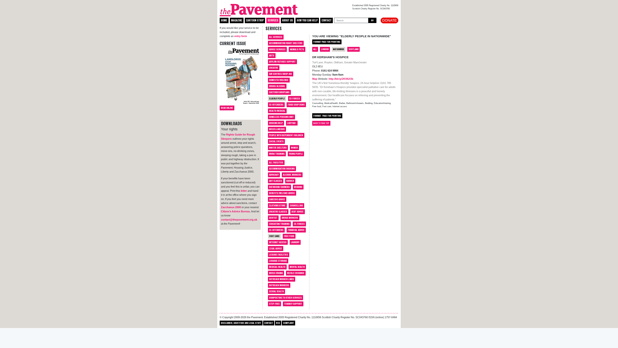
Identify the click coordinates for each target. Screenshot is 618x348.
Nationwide (338, 49)
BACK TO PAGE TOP (321, 123)
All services (275, 37)
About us (287, 20)
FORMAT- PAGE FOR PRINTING (327, 115)
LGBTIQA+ (291, 123)
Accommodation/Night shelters (285, 43)
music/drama (276, 273)
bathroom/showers (279, 186)
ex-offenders (276, 230)
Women (294, 147)
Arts (271, 55)
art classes (275, 180)
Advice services (277, 49)
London (325, 49)
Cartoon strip (255, 20)
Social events (276, 141)
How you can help (307, 20)
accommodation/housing (282, 168)
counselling (296, 205)
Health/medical (277, 110)
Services (273, 20)
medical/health (277, 266)
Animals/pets (297, 49)
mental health (297, 266)
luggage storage (278, 260)
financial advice (296, 230)
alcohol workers (292, 174)
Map (315, 78)
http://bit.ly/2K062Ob (341, 78)
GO (372, 20)
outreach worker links (281, 279)
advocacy (274, 174)
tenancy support (293, 303)
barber (290, 180)
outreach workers (279, 285)
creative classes (278, 211)
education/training (279, 223)
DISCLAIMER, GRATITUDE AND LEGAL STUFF (241, 322)
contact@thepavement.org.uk (239, 219)
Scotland (354, 49)
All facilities (276, 162)
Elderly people (277, 98)
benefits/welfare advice (282, 193)
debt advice (297, 211)
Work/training (277, 153)
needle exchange (295, 273)
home (224, 20)
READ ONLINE (227, 107)
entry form (240, 36)
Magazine (236, 20)
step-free (274, 303)
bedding (298, 186)
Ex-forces (294, 98)
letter (244, 190)
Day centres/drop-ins (280, 73)
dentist (273, 217)
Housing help (276, 123)
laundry (295, 242)
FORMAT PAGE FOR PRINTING (326, 41)
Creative (273, 67)
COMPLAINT (288, 322)
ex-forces (299, 223)
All (315, 49)
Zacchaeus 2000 (231, 207)
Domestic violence (278, 80)
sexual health (276, 291)
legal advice (275, 248)
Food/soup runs (296, 104)
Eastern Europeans (279, 92)
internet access (277, 242)
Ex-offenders (276, 104)
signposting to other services (285, 297)
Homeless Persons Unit (281, 116)
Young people (296, 153)
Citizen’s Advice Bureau (235, 211)
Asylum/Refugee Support (282, 61)
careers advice (277, 199)
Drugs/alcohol (277, 86)
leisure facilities (278, 254)
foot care (274, 236)
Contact (327, 20)
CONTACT (268, 322)
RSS (278, 322)
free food (289, 236)
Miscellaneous (277, 129)
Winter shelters (278, 147)
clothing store (277, 205)
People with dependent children (286, 135)
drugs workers (290, 217)
